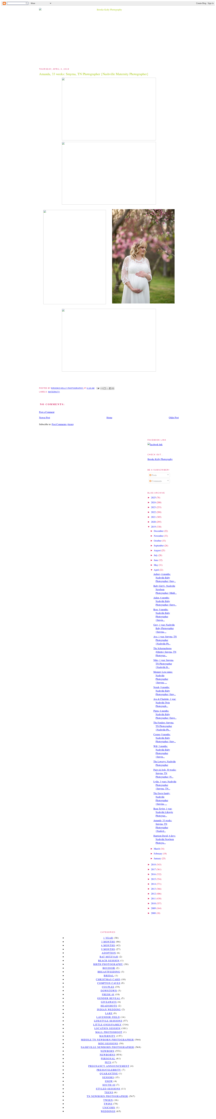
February (158, 853)
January (158, 858)
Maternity (54, 392)
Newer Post (44, 417)
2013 (153, 888)
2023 (153, 507)
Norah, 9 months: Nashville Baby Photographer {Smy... (164, 691)
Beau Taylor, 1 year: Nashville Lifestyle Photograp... (163, 812)
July (156, 555)
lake (109, 1013)
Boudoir (109, 967)
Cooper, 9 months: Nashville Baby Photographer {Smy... (164, 738)
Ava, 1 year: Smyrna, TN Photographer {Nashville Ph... (165, 640)
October (158, 540)
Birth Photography (108, 964)
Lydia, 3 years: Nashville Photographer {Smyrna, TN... (164, 785)
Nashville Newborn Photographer (107, 1047)
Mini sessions (108, 1043)
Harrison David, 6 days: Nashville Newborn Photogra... (164, 839)
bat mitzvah (109, 956)
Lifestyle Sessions (108, 1020)
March (157, 848)
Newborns (107, 1054)
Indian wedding (109, 1009)
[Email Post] (97, 388)
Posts (154, 475)
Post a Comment (46, 412)
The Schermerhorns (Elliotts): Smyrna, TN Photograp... (164, 652)
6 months (108, 945)
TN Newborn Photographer (107, 1096)
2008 (153, 913)
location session (107, 1028)
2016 (153, 874)
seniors (108, 1077)
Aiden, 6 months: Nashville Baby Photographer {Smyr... (164, 601)
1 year (108, 937)
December (159, 530)
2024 (153, 502)
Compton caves (108, 983)
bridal (109, 975)
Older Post (174, 417)
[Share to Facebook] (110, 388)
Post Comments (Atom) (63, 424)
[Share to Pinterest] (113, 388)
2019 (153, 526)
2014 (153, 883)
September (159, 545)
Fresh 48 (108, 994)
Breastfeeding (109, 971)
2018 (153, 864)
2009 (153, 908)
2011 (153, 898)
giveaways (109, 1001)
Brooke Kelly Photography (160, 459)
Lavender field (108, 1017)
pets (108, 1062)
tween (108, 1099)
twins (108, 1103)
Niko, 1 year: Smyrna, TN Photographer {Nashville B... (163, 663)
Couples (108, 986)
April (156, 569)
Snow (109, 1081)
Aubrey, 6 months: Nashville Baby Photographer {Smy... (164, 577)
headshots (109, 1005)
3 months (108, 941)
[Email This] (101, 388)
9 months (108, 949)
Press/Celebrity (109, 1069)
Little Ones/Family (107, 1024)
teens (108, 1092)
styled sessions (108, 1088)
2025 (153, 497)
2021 (153, 516)
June (156, 560)
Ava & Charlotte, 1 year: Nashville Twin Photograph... (164, 702)
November (159, 535)
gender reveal (108, 998)
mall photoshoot (108, 1032)
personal (108, 1058)
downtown (109, 990)
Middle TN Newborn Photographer (107, 1039)
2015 (153, 878)
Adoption (109, 952)
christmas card (108, 979)
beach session (109, 960)
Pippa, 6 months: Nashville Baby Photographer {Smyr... (164, 714)
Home (109, 417)
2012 (153, 893)
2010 (153, 903)
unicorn (109, 1107)
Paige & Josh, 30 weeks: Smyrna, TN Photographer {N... (164, 773)
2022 (153, 512)
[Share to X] (107, 388)
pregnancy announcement (108, 1065)
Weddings (108, 1111)
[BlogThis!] (104, 388)
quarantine (109, 1073)
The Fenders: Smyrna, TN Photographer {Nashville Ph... (163, 726)
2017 (153, 869)
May (156, 564)
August (157, 550)
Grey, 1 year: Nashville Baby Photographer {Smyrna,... (164, 628)
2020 (153, 521)
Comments (156, 480)
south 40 (108, 1084)
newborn (107, 1050)
